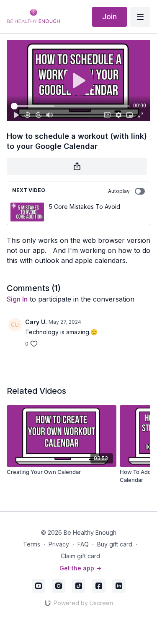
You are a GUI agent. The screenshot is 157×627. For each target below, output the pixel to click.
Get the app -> (80, 568)
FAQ (83, 544)
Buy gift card (114, 544)
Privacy (59, 544)
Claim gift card (80, 555)
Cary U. (36, 321)
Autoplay (119, 191)
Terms (31, 544)
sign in (17, 299)
